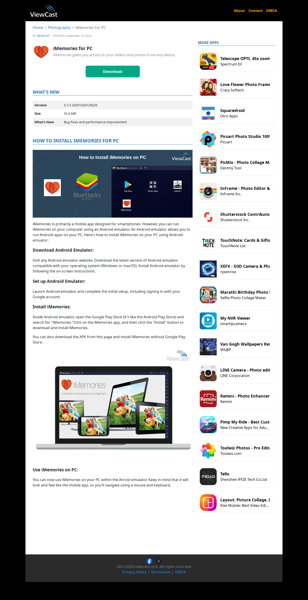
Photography (59, 27)
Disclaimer (160, 572)
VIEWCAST (43, 36)
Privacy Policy (134, 572)
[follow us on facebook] (151, 560)
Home (38, 27)
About (239, 10)
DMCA (271, 10)
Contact (255, 10)
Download (112, 71)
